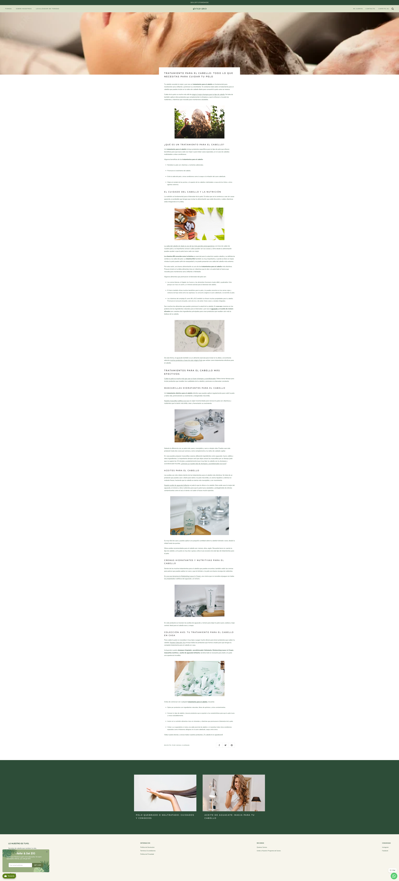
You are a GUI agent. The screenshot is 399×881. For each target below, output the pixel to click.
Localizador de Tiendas (47, 8)
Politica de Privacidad (147, 854)
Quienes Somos (262, 847)
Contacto (370, 8)
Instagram (385, 847)
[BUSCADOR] (393, 9)
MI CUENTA (358, 8)
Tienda (8, 8)
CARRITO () (383, 8)
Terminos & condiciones (148, 851)
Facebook (385, 851)
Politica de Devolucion (147, 847)
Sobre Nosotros (24, 8)
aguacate (214, 309)
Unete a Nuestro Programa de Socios (269, 851)
